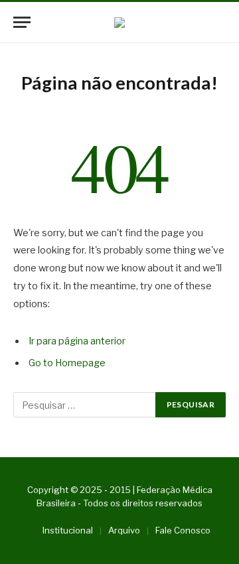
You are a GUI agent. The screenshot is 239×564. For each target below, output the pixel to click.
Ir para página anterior (77, 341)
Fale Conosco (182, 530)
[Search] (220, 22)
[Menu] (22, 22)
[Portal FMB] (119, 23)
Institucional (67, 530)
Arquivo (124, 530)
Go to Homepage (67, 363)
